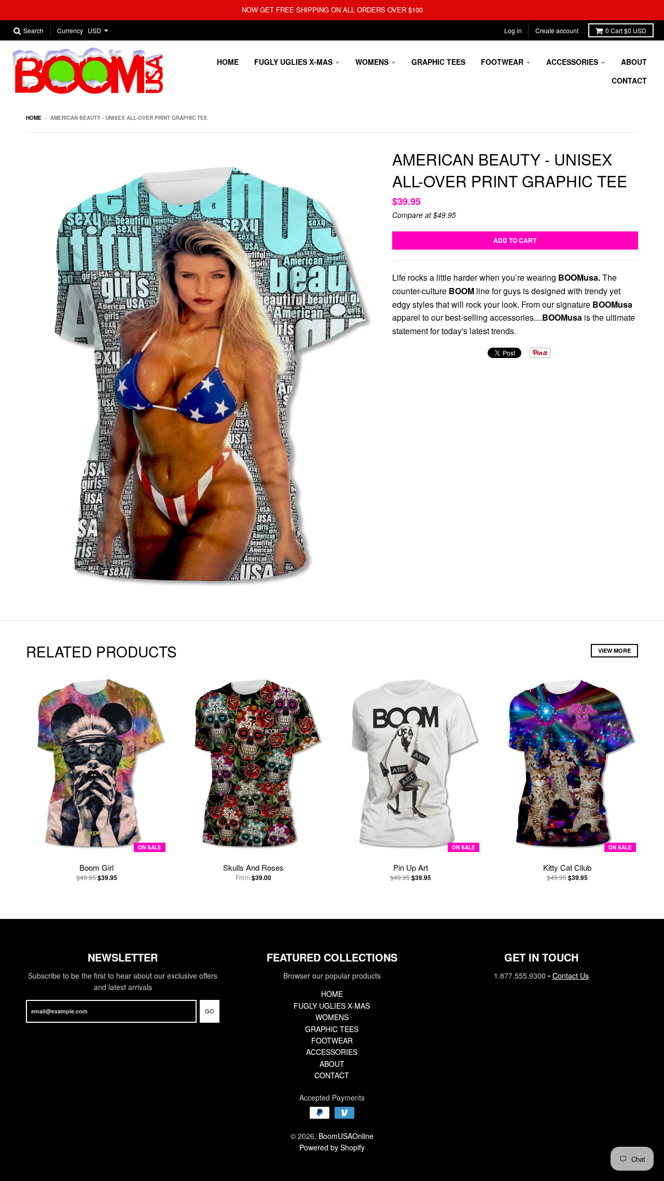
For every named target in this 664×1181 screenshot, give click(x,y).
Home (34, 117)
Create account (556, 30)
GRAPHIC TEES (438, 62)
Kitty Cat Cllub (567, 867)
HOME (228, 62)
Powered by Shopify (332, 1147)
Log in (513, 30)
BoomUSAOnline (346, 1136)
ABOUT (634, 62)
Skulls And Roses (253, 867)
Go (209, 1011)
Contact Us (570, 975)
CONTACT (629, 80)
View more (614, 650)
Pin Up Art (410, 867)
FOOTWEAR (502, 62)
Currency (70, 30)
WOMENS (372, 62)
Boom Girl (96, 867)
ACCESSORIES (572, 62)
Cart (625, 30)
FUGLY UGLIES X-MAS (293, 62)
